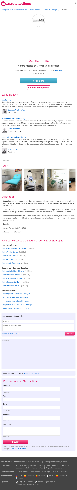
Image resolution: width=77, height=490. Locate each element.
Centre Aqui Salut (8, 259)
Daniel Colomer (14, 129)
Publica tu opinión (39, 87)
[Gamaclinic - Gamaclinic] (12, 179)
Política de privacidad (9, 334)
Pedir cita (40, 80)
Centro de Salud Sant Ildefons (13, 271)
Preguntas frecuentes (54, 468)
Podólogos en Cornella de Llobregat (15, 301)
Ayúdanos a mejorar (31, 373)
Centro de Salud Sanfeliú (11, 286)
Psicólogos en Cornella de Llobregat (15, 297)
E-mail (5, 404)
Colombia (30, 476)
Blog (20, 482)
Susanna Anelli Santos (16, 110)
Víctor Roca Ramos (15, 149)
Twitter (40, 482)
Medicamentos (37, 468)
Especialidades (21, 465)
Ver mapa (58, 70)
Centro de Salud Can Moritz (12, 275)
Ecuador (41, 476)
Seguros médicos (36, 465)
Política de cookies (60, 472)
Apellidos (6, 396)
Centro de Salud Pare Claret (12, 278)
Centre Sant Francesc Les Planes (14, 248)
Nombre (6, 385)
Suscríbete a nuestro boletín (29, 484)
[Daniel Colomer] (4, 132)
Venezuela (63, 476)
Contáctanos (35, 472)
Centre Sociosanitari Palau (11, 282)
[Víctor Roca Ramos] (4, 153)
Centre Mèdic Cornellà (10, 256)
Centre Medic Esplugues (11, 263)
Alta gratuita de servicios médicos (28, 462)
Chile (20, 476)
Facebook (29, 482)
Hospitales (66, 465)
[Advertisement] (38, 42)
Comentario (8, 425)
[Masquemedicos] (16, 5)
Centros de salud (22, 468)
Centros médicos (52, 465)
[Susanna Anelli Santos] (4, 113)
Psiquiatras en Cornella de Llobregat (15, 308)
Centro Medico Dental (10, 252)
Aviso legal (46, 472)
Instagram (51, 482)
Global (20, 478)
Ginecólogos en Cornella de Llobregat (16, 294)
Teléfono (6, 414)
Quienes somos (22, 472)
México (52, 476)
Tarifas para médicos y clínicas (55, 462)
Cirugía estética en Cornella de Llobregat (17, 305)
